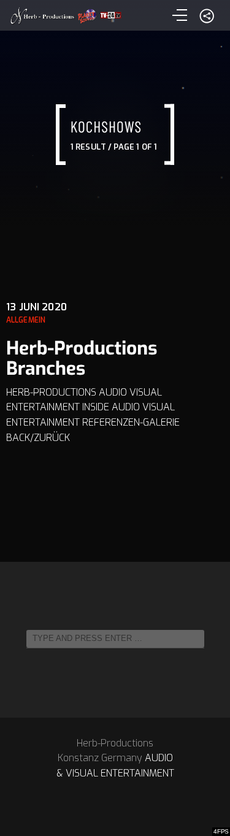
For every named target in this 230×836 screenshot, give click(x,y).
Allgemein (25, 320)
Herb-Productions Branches (81, 358)
